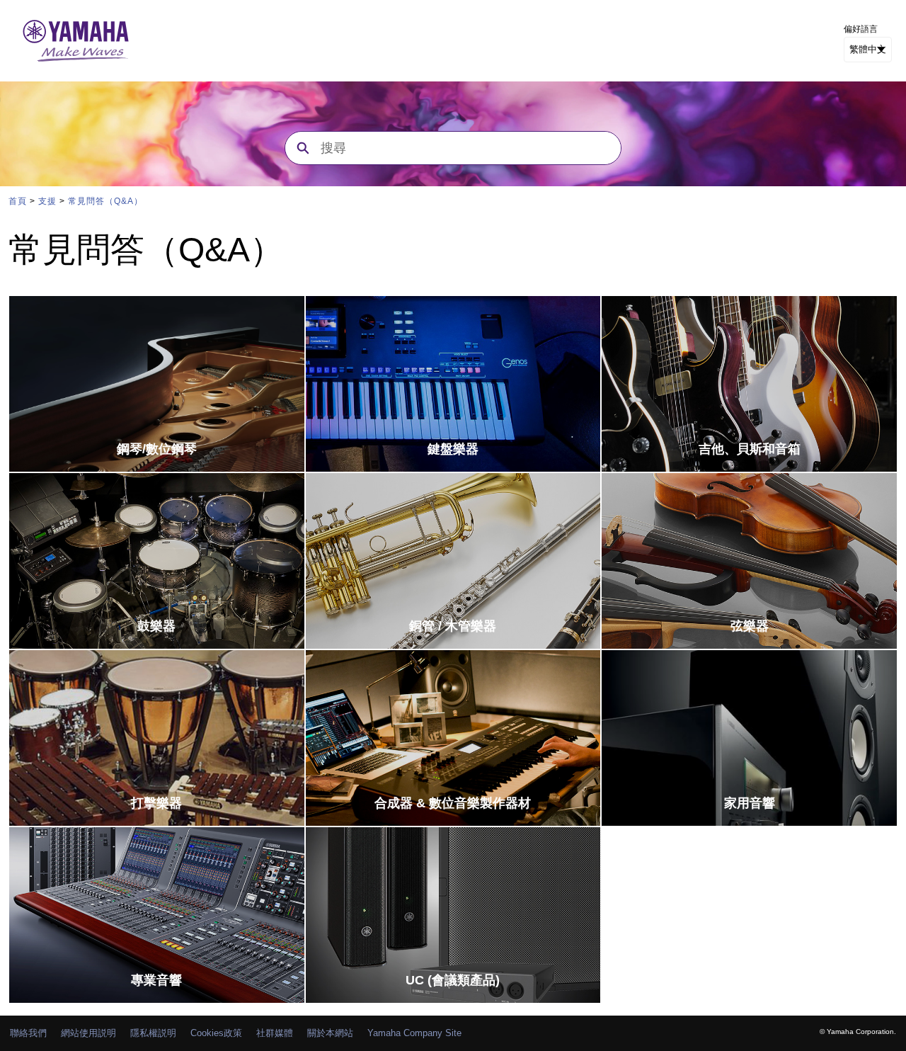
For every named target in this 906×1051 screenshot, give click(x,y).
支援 (47, 201)
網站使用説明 (88, 1033)
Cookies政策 (216, 1033)
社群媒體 (274, 1033)
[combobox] (471, 148)
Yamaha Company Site (414, 1033)
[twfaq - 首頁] (76, 41)
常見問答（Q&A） (105, 201)
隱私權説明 (153, 1033)
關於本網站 (330, 1033)
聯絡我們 (28, 1033)
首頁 (17, 201)
